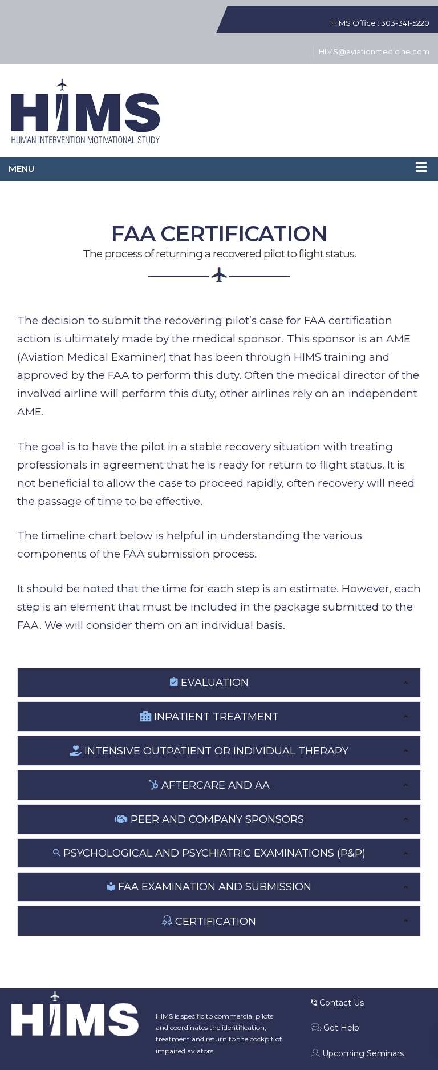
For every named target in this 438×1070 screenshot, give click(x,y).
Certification (214, 921)
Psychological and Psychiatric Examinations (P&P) (213, 853)
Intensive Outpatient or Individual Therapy (215, 751)
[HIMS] (86, 112)
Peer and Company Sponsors (216, 819)
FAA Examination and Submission (213, 887)
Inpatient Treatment (215, 716)
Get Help (340, 1028)
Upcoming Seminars (362, 1053)
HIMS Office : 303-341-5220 (380, 22)
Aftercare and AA (214, 785)
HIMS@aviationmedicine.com (374, 51)
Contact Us (340, 1003)
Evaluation (213, 682)
